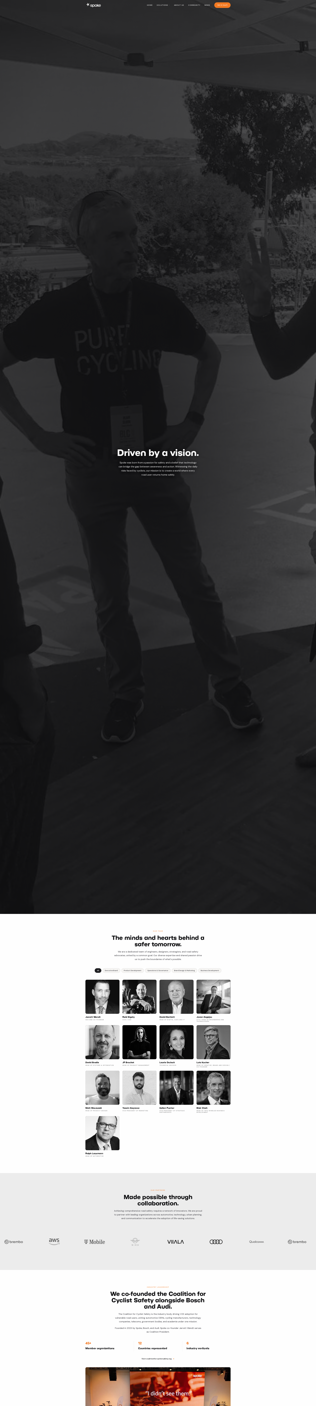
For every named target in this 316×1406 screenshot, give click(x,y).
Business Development (210, 970)
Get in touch (222, 5)
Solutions (162, 5)
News (207, 5)
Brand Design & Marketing (184, 970)
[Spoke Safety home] (93, 5)
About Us (179, 5)
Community (194, 5)
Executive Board (111, 970)
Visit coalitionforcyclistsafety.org (157, 1359)
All (98, 970)
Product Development (132, 970)
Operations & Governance (157, 970)
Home (150, 5)
